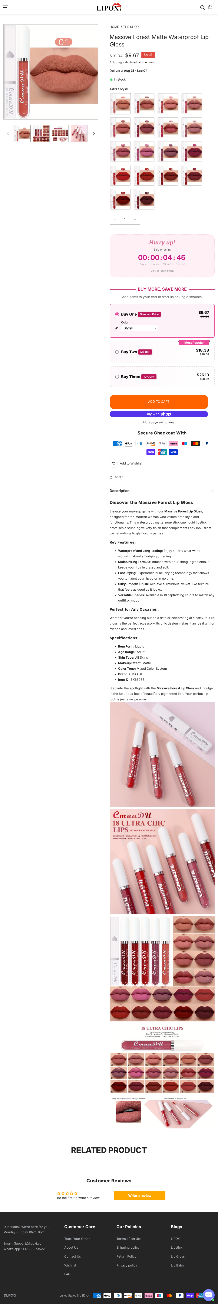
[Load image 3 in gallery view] (41, 133)
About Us (71, 1247)
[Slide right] (93, 133)
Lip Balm (177, 1265)
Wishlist (70, 1265)
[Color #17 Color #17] (120, 199)
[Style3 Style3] (168, 103)
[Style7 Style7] (168, 127)
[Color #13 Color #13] (120, 175)
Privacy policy (126, 1265)
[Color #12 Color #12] (191, 151)
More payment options (158, 422)
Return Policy (126, 1256)
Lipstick (176, 1247)
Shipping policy (127, 1247)
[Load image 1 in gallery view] (22, 133)
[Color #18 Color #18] (144, 199)
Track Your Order (77, 1239)
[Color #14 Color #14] (144, 175)
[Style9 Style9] (120, 151)
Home (114, 27)
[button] (210, 7)
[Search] (202, 7)
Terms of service (129, 1239)
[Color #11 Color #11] (168, 151)
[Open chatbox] (209, 1295)
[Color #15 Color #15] (168, 175)
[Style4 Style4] (191, 103)
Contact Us (72, 1256)
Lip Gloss (178, 1256)
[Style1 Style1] (120, 103)
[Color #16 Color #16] (191, 175)
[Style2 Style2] (144, 103)
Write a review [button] (140, 1195)
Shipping (116, 62)
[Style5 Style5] (120, 127)
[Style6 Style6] (144, 127)
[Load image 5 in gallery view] (79, 133)
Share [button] (119, 477)
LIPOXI (176, 1239)
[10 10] (144, 151)
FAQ (67, 1274)
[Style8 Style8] (191, 127)
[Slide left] (8, 133)
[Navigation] (5, 7)
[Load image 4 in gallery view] (60, 133)
